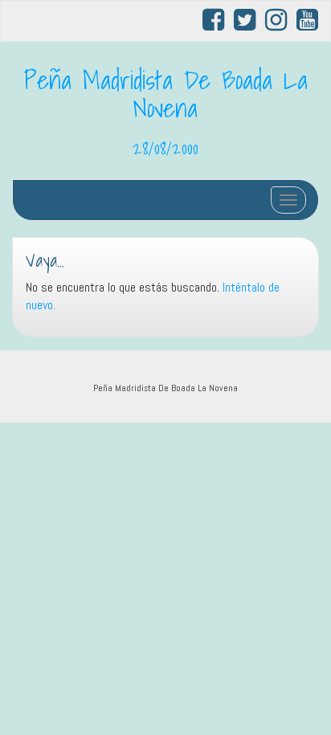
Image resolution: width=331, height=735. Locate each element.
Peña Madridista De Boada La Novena (166, 94)
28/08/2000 (165, 147)
